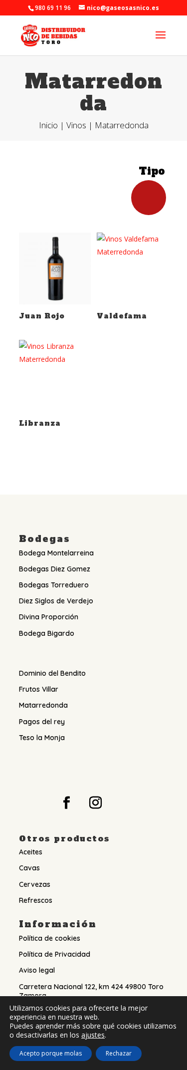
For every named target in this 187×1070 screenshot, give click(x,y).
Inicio (48, 125)
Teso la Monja (42, 737)
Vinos (76, 125)
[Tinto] (149, 196)
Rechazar (119, 1053)
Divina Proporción (48, 616)
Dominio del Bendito (52, 673)
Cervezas (34, 884)
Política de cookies (49, 938)
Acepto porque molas (50, 1053)
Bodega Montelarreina (56, 552)
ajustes (93, 1035)
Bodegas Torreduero (54, 584)
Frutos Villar (38, 689)
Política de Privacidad (54, 954)
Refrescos (35, 900)
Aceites (30, 851)
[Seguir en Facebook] (66, 803)
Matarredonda (43, 705)
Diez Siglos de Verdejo (56, 600)
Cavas (29, 867)
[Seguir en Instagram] (95, 803)
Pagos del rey (42, 721)
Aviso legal (37, 970)
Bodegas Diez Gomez (54, 568)
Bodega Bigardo (46, 633)
